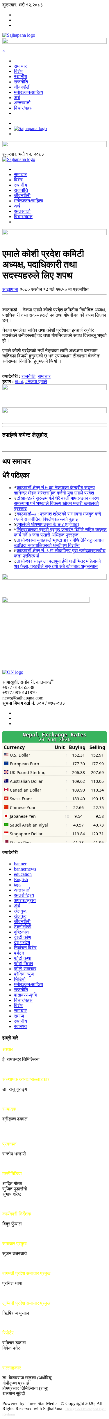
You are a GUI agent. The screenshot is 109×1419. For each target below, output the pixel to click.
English (21, 879)
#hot (19, 381)
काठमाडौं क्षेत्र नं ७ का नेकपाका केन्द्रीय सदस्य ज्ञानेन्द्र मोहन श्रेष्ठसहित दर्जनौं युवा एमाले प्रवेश (54, 490)
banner (20, 863)
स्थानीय (20, 76)
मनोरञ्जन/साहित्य (28, 92)
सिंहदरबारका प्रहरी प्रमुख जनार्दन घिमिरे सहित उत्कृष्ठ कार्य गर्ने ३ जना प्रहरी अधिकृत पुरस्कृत (60, 532)
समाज (19, 1015)
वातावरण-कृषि (25, 994)
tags (17, 884)
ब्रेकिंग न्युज (24, 973)
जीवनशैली (22, 87)
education (23, 874)
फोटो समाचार (25, 968)
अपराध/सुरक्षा (25, 900)
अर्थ (17, 97)
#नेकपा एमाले (36, 381)
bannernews (25, 869)
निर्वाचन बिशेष (25, 947)
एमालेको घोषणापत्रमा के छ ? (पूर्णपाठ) (48, 524)
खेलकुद (20, 910)
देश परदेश (22, 942)
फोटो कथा (22, 958)
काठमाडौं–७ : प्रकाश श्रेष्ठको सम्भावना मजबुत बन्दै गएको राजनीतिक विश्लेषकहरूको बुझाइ (57, 516)
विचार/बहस (23, 108)
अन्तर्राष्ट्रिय (24, 895)
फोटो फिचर (23, 963)
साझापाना (10, 289)
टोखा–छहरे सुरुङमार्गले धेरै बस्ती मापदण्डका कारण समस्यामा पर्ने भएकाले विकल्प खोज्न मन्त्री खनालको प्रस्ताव (56, 503)
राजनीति (21, 81)
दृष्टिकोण (21, 931)
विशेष (18, 71)
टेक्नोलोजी (22, 926)
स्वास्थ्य (20, 1026)
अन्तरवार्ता (22, 102)
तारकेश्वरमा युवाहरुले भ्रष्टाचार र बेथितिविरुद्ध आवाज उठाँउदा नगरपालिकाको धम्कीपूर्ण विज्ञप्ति (59, 543)
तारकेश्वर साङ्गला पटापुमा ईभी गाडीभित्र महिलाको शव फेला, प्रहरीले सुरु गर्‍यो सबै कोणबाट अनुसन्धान (57, 564)
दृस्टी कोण (22, 937)
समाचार (20, 66)
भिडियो (20, 979)
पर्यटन (19, 952)
